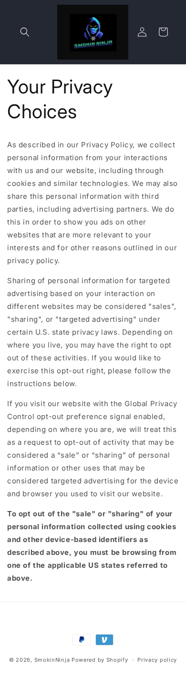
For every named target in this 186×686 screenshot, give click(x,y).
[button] (24, 31)
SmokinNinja (52, 659)
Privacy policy (157, 659)
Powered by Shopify (100, 659)
